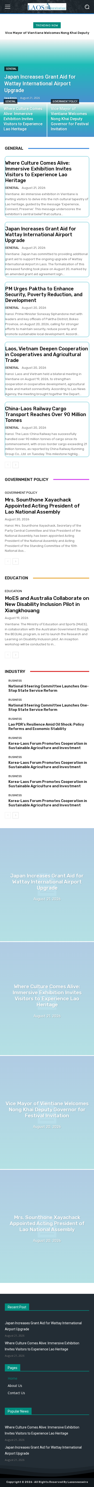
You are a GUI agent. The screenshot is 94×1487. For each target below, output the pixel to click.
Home (12, 1378)
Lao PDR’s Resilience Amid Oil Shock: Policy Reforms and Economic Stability (46, 726)
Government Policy (65, 101)
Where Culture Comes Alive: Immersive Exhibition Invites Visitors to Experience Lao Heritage (38, 171)
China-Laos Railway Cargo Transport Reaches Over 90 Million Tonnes (45, 414)
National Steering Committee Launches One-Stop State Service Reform (48, 688)
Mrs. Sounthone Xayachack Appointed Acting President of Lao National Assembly (42, 506)
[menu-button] (7, 6)
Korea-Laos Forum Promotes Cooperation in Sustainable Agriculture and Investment (47, 745)
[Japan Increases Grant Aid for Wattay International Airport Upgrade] (47, 884)
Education (13, 591)
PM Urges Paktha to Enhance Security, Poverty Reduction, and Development (43, 294)
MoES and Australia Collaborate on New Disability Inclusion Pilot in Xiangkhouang (47, 604)
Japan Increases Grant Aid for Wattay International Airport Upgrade (40, 234)
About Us (15, 1385)
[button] (87, 6)
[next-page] (16, 465)
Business (15, 680)
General (11, 68)
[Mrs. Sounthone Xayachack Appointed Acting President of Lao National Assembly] (47, 1226)
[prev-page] (8, 465)
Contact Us (16, 1393)
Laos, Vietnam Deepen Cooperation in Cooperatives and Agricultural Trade (46, 354)
